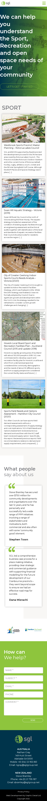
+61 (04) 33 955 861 (27, 762)
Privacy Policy (23, 792)
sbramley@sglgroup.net (27, 782)
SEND (32, 720)
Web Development (14, 796)
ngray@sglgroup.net (27, 765)
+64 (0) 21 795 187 (28, 779)
